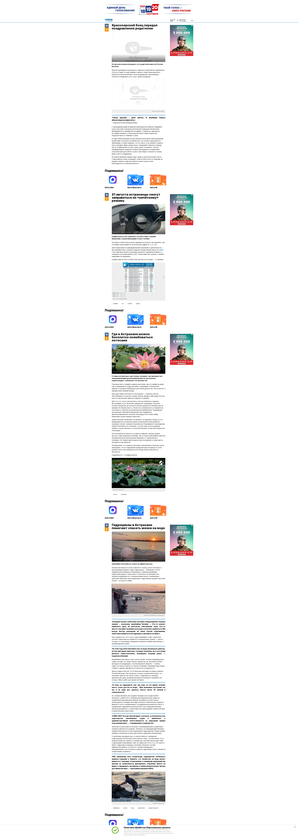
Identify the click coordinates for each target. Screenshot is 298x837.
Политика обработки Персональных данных (147, 827)
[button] (163, 277)
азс (123, 303)
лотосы (115, 494)
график (138, 303)
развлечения (141, 808)
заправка (115, 303)
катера (125, 808)
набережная (116, 808)
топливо (130, 303)
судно (132, 808)
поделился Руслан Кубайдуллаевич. (125, 123)
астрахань (123, 494)
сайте (161, 250)
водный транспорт (154, 808)
